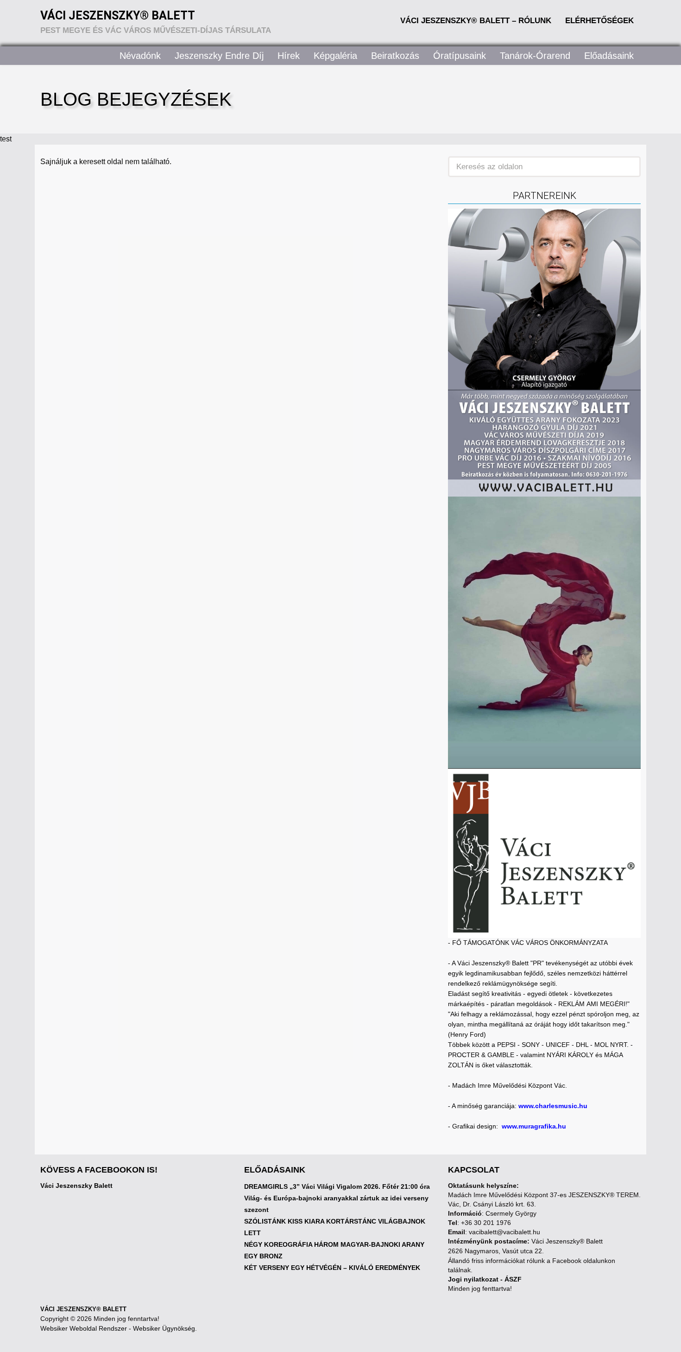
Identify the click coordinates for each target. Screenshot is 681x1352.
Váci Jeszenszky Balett (76, 1185)
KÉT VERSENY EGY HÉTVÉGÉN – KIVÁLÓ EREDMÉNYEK (332, 1267)
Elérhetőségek (599, 20)
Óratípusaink (459, 56)
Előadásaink (609, 56)
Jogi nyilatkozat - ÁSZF (485, 1279)
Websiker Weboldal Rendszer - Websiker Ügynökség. (118, 1328)
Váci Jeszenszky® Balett (117, 15)
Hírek (288, 56)
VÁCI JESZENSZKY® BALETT (83, 1309)
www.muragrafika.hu (534, 1126)
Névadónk (140, 56)
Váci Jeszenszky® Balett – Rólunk (475, 20)
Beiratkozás (395, 56)
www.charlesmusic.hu (552, 1106)
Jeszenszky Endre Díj (219, 56)
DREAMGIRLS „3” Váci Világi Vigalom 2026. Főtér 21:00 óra (337, 1186)
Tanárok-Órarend (535, 56)
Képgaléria (335, 56)
